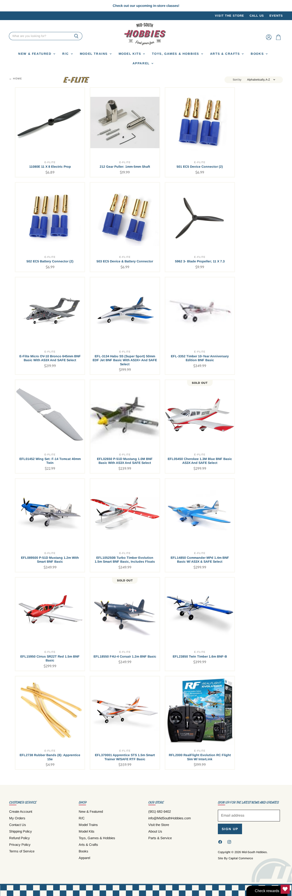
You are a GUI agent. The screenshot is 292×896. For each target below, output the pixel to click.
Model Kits (131, 53)
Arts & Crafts (225, 53)
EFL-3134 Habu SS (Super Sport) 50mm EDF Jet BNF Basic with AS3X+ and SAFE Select (125, 360)
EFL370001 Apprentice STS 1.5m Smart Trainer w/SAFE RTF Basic (125, 757)
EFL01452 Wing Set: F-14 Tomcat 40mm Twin (50, 461)
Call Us (257, 15)
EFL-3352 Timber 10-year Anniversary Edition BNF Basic (200, 358)
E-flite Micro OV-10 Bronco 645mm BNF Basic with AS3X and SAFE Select (50, 358)
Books (258, 53)
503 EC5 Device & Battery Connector (124, 261)
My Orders (17, 818)
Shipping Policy (20, 831)
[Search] (76, 36)
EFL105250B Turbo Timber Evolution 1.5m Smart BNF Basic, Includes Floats (125, 560)
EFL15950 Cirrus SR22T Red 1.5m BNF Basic (50, 658)
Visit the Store (229, 15)
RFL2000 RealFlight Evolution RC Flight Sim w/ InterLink (200, 757)
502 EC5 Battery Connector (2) (49, 261)
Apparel (142, 63)
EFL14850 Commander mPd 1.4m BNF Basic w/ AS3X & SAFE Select (200, 560)
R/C (66, 53)
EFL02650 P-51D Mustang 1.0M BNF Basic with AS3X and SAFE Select (125, 461)
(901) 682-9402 (159, 811)
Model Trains (94, 53)
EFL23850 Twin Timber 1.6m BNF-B (200, 656)
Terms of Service (21, 851)
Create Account (20, 811)
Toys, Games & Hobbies (176, 53)
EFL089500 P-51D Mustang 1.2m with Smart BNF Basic (50, 560)
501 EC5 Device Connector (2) (200, 166)
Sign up (230, 829)
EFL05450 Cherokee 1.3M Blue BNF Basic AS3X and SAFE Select (200, 461)
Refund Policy (19, 838)
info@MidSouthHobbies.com (169, 818)
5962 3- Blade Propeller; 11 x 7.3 (200, 261)
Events (276, 15)
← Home (15, 78)
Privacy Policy (20, 844)
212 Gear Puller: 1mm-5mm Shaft (125, 166)
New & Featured (35, 53)
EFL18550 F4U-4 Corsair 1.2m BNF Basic (125, 656)
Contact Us (17, 825)
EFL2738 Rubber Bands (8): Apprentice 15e (50, 757)
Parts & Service (160, 838)
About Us (155, 831)
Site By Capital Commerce (235, 858)
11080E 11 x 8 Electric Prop (50, 166)
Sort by (237, 79)
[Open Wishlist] (285, 889)
